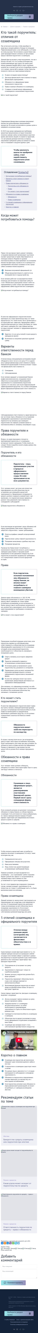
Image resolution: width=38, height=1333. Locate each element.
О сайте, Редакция (10, 1319)
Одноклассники (17, 10)
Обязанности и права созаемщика (17, 194)
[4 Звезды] (26, 1248)
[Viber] (10, 1243)
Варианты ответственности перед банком (17, 179)
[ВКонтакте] (2, 1243)
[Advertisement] (17, 237)
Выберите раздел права (15, 16)
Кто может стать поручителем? (18, 191)
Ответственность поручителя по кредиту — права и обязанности (17, 1228)
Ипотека (6, 1136)
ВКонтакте (14, 10)
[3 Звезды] (18, 1248)
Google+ (24, 10)
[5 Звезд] (33, 1248)
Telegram (20, 10)
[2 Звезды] (11, 1248)
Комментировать (15, 1282)
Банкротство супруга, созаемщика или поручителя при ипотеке (18, 1140)
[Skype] (16, 1243)
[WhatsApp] (13, 1243)
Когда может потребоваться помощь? (19, 176)
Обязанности (12, 197)
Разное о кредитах (9, 1180)
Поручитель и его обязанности (18, 186)
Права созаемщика (14, 200)
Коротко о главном (12, 207)
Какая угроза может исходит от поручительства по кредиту (17, 1184)
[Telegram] (18, 1243)
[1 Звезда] (4, 1248)
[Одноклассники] (5, 1243)
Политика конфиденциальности (19, 1324)
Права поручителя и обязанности (17, 183)
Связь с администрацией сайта (24, 1319)
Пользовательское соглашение (19, 1322)
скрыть (23, 172)
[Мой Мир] (7, 1243)
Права (10, 189)
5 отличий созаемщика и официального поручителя (19, 203)
